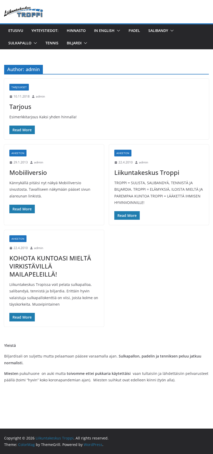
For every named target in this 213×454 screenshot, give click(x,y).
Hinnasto (76, 30)
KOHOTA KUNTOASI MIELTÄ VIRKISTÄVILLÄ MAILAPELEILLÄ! (50, 266)
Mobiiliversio (28, 172)
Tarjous (20, 106)
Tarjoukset (19, 87)
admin (40, 96)
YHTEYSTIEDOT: (44, 30)
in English (104, 30)
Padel (134, 30)
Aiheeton (17, 153)
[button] (117, 30)
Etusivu (15, 30)
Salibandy (158, 30)
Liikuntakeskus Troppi (146, 172)
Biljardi (74, 42)
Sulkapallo (19, 42)
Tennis (51, 42)
